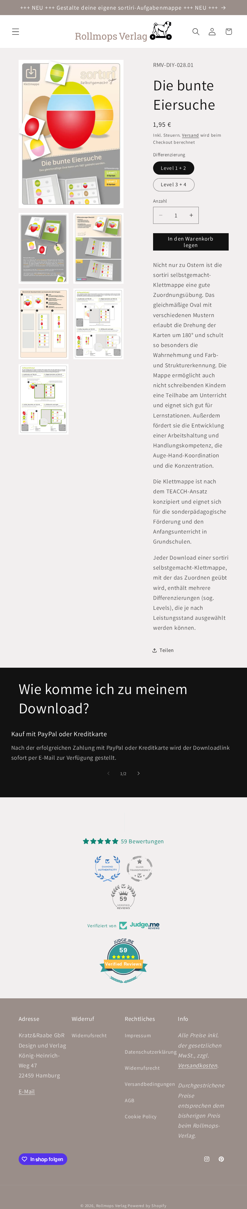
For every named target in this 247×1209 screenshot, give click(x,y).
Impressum (138, 1035)
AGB (129, 1100)
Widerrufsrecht (89, 1035)
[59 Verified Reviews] (123, 986)
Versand (190, 135)
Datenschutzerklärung (151, 1052)
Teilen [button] (167, 650)
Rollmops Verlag (111, 1205)
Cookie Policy (141, 1116)
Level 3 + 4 (174, 184)
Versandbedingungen (150, 1084)
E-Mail (27, 1091)
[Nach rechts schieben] (139, 773)
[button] (15, 31)
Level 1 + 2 (174, 168)
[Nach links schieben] (108, 773)
